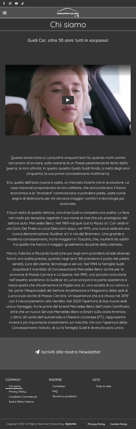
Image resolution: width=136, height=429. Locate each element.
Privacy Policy (96, 424)
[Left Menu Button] (4, 13)
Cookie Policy (118, 424)
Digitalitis (70, 423)
